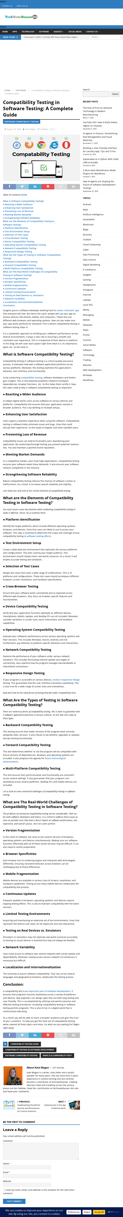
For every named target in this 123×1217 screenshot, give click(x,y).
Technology (28, 31)
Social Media (75, 31)
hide (24, 194)
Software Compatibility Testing (21, 1055)
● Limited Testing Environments (19, 292)
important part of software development (49, 991)
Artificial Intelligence (93, 214)
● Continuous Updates (14, 288)
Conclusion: (9, 305)
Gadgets (58, 31)
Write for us (22, 6)
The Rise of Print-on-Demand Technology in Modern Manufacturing (97, 111)
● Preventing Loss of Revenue (18, 211)
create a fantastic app (68, 310)
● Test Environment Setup (16, 231)
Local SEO (88, 304)
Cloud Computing (91, 244)
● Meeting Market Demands (17, 214)
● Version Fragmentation (15, 278)
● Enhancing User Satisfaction (18, 207)
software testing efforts (39, 536)
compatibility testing (31, 377)
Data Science (89, 259)
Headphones (89, 284)
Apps (14, 31)
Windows (87, 375)
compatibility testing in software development (29, 1049)
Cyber (86, 249)
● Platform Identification (15, 228)
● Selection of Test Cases (15, 234)
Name (6, 1163)
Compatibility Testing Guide (25, 1044)
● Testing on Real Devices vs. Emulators (23, 295)
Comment (8, 1140)
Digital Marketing (91, 264)
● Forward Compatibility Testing (19, 265)
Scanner (87, 340)
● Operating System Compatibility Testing (24, 244)
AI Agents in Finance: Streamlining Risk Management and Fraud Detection (100, 137)
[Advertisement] (61, 65)
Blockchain (88, 224)
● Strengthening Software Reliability (21, 217)
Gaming (87, 279)
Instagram (88, 289)
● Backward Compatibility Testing (20, 261)
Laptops (87, 299)
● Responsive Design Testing (17, 251)
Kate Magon (30, 129)
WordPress (88, 380)
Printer (86, 334)
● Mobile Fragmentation (15, 285)
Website (7, 1181)
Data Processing (91, 254)
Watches (87, 365)
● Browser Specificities (14, 281)
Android (87, 204)
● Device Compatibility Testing (18, 241)
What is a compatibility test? (57, 1055)
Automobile (88, 219)
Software (44, 31)
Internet (87, 294)
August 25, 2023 (14, 129)
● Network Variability (14, 298)
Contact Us (7, 6)
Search (86, 89)
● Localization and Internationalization (23, 302)
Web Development (92, 370)
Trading (87, 360)
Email (6, 1172)
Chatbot (87, 239)
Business (87, 234)
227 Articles (58, 1067)
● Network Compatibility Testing (19, 248)
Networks (87, 324)
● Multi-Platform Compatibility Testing (23, 268)
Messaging (88, 314)
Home (5, 31)
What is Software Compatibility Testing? (23, 201)
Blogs (85, 229)
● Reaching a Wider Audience (18, 204)
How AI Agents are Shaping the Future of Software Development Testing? (99, 185)
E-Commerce (89, 269)
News (85, 329)
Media (86, 309)
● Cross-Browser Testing (15, 238)
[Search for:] (105, 36)
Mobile (86, 319)
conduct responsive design (66, 679)
